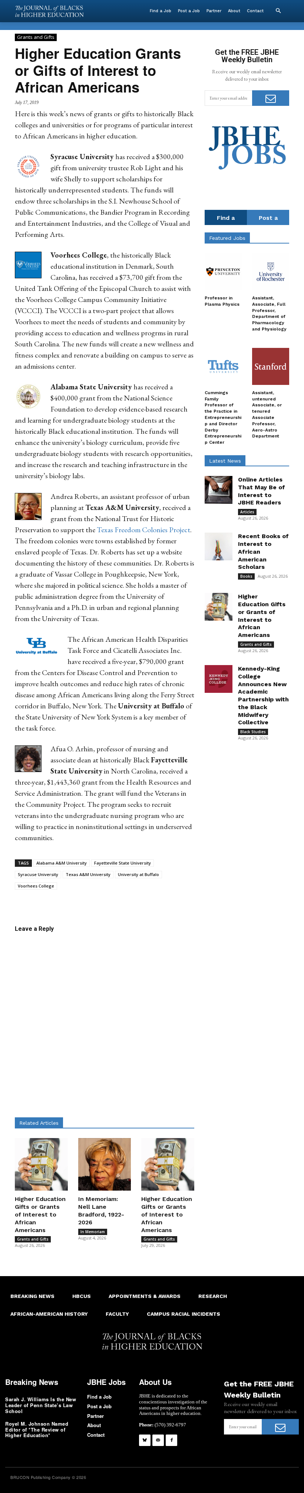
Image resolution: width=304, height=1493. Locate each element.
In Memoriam (92, 1231)
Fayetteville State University (122, 863)
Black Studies (253, 731)
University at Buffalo (138, 874)
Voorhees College (36, 886)
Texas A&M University (88, 874)
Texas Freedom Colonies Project (143, 529)
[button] (278, 11)
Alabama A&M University (61, 863)
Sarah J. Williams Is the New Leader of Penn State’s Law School (40, 1405)
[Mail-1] (158, 1440)
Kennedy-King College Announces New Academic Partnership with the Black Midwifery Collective (263, 695)
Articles (247, 511)
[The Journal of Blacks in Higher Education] (49, 11)
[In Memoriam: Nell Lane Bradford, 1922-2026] (104, 1164)
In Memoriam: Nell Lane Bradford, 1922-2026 (101, 1210)
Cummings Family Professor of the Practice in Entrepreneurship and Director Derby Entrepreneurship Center (223, 417)
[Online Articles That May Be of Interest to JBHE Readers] (218, 490)
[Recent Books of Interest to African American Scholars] (218, 546)
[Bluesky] (145, 1440)
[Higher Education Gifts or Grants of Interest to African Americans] (41, 1164)
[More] (205, 901)
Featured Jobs (227, 238)
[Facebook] (171, 1440)
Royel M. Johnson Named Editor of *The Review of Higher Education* (36, 1429)
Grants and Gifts (35, 37)
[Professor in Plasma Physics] (223, 271)
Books (246, 576)
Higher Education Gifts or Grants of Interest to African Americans (40, 1214)
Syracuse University (38, 874)
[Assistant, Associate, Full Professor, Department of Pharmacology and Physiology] (270, 271)
